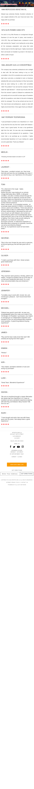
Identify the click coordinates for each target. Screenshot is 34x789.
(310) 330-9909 (19, 441)
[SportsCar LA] (8, 3)
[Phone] (23, 3)
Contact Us (24, 482)
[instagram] (23, 447)
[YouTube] (18, 447)
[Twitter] (14, 447)
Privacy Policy (16, 482)
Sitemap (8, 482)
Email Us (16, 443)
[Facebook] (10, 447)
